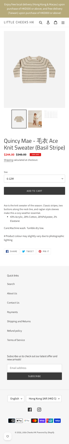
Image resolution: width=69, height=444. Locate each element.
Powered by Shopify (45, 432)
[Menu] (63, 22)
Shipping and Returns (19, 321)
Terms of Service (16, 340)
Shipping (8, 159)
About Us (12, 293)
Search (11, 284)
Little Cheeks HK (19, 22)
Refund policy (14, 330)
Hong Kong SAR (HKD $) (42, 398)
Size (6, 172)
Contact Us (13, 302)
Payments (12, 312)
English (14, 398)
